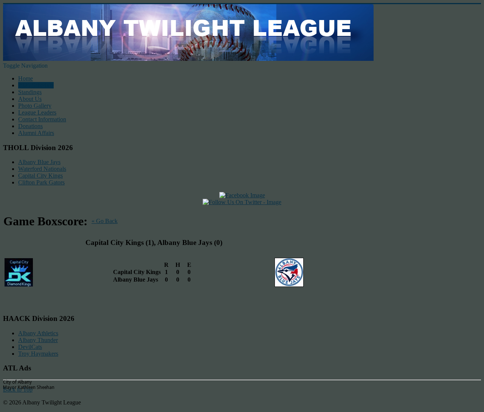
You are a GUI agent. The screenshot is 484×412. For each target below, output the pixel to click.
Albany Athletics (38, 333)
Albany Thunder (38, 340)
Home (25, 78)
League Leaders (37, 112)
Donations (30, 126)
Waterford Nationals (42, 169)
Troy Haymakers (38, 353)
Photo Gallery (34, 105)
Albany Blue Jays (39, 162)
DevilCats (30, 347)
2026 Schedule (36, 85)
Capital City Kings (40, 175)
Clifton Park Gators (41, 182)
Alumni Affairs (36, 133)
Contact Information (42, 119)
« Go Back (105, 221)
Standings (30, 92)
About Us (30, 99)
